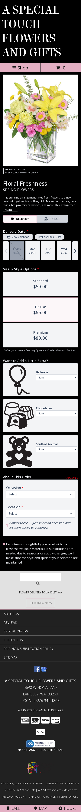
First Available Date (49, 237)
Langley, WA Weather (19, 790)
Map (42, 808)
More (8, 209)
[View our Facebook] (37, 671)
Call (15, 808)
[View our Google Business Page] (44, 671)
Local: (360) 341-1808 (40, 700)
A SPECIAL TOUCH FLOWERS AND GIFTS (31, 31)
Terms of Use (69, 796)
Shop (23, 68)
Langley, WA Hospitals (63, 783)
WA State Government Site (57, 790)
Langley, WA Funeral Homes (22, 783)
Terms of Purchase (41, 796)
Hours (69, 808)
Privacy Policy (13, 796)
